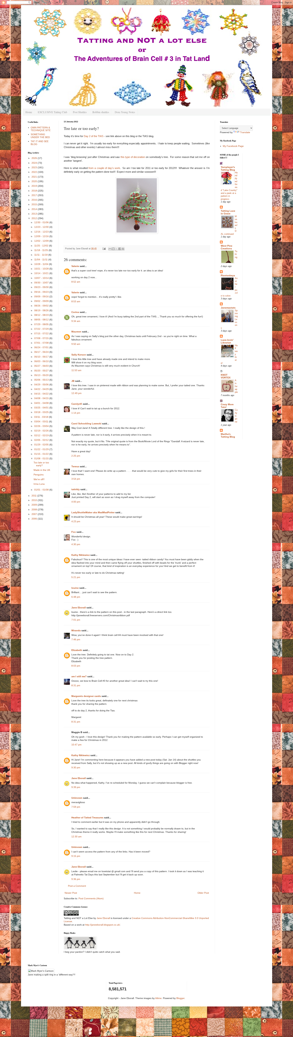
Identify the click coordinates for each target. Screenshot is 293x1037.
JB (72, 381)
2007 (35, 514)
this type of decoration (133, 157)
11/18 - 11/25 (41, 250)
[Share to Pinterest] (123, 249)
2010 (35, 500)
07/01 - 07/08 (41, 342)
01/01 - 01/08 (41, 489)
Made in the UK (42, 470)
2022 (35, 172)
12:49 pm (76, 393)
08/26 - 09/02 (41, 305)
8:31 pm (75, 685)
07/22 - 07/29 (41, 329)
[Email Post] (104, 248)
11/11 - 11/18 (41, 254)
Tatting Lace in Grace (228, 212)
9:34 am (75, 321)
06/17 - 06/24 (41, 352)
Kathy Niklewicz (80, 555)
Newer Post (71, 892)
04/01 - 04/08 (41, 403)
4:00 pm (75, 501)
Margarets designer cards (86, 696)
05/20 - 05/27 (41, 370)
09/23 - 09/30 (41, 287)
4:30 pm (75, 544)
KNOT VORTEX (225, 376)
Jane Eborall (78, 607)
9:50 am (75, 344)
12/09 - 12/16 (41, 236)
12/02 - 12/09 (41, 240)
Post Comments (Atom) (91, 898)
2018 (35, 190)
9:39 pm (75, 787)
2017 (35, 195)
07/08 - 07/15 (41, 338)
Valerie (75, 266)
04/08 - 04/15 (41, 398)
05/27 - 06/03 (41, 365)
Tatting (236, 254)
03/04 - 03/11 (41, 421)
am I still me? (79, 676)
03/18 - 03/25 (41, 412)
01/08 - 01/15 (41, 458)
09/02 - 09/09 (41, 301)
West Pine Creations (226, 247)
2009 (35, 504)
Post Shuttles (80, 112)
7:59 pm (75, 806)
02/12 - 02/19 (41, 435)
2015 (35, 204)
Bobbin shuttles (100, 112)
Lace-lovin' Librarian (227, 341)
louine (75, 588)
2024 (35, 162)
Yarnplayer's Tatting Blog (228, 168)
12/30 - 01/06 (41, 222)
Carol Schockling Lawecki (86, 423)
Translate (245, 132)
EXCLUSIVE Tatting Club (52, 112)
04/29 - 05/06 (41, 384)
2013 (35, 213)
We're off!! (39, 479)
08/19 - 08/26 (41, 310)
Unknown (76, 797)
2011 (34, 495)
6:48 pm (75, 597)
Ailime (158, 998)
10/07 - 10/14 (41, 278)
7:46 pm (75, 639)
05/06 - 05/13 (41, 379)
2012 (35, 218)
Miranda (76, 630)
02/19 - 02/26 (41, 430)
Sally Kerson (78, 354)
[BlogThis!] (113, 249)
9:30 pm (75, 767)
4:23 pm (75, 521)
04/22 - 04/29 (41, 389)
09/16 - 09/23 (41, 292)
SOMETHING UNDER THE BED (40, 136)
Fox (73, 532)
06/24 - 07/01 (41, 347)
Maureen (76, 331)
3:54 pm (75, 478)
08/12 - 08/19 (41, 315)
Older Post (203, 892)
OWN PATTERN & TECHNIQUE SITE (41, 129)
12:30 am (76, 836)
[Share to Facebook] (119, 249)
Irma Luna (39, 484)
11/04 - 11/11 (41, 259)
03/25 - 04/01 (41, 407)
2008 (35, 509)
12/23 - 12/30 (41, 227)
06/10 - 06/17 (41, 356)
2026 (35, 158)
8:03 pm (75, 665)
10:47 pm (76, 744)
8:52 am (75, 281)
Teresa (75, 466)
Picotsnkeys (228, 275)
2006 (35, 518)
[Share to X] (116, 249)
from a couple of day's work (104, 168)
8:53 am (75, 301)
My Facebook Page (233, 146)
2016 (35, 199)
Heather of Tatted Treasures (87, 817)
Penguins (39, 474)
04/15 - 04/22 (41, 393)
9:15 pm (75, 856)
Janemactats (228, 307)
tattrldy (75, 489)
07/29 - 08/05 (41, 324)
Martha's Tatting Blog (228, 435)
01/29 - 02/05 (41, 444)
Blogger (180, 998)
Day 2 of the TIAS (93, 136)
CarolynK (76, 403)
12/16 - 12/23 (41, 231)
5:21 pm (75, 577)
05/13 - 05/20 (41, 375)
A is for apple (236, 386)
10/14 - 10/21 (41, 273)
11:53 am (76, 370)
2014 (35, 209)
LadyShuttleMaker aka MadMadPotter (93, 512)
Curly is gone (236, 416)
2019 (35, 186)
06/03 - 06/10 (41, 361)
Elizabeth (76, 650)
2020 (35, 181)
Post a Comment (77, 886)
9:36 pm (75, 879)
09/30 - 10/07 (41, 282)
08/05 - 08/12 (41, 319)
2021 (35, 176)
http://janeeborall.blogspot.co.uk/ (102, 924)
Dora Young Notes (125, 112)
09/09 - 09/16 (41, 296)
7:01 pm (75, 619)
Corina (75, 312)
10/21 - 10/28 (41, 268)
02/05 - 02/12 (41, 440)
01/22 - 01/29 (41, 449)
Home (28, 112)
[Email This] (110, 249)
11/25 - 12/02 (41, 245)
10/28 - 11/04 (41, 264)
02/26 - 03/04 (41, 426)
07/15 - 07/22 (41, 333)
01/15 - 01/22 (41, 454)
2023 (35, 167)
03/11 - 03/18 (41, 417)
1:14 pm (75, 412)
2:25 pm (75, 455)
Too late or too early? (41, 464)
